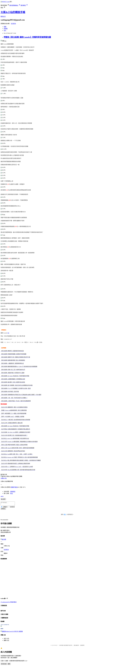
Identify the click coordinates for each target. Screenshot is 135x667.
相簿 (5, 26)
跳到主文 (3, 16)
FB (8, 333)
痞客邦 (13, 487)
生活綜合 (13, 23)
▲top (2, 496)
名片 (5, 30)
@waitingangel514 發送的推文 (9, 602)
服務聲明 (82, 645)
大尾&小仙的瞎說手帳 (13, 12)
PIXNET (56, 645)
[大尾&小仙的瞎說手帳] (1, 626)
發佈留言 (3, 508)
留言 (16, 487)
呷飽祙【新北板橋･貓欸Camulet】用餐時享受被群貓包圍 (27, 37)
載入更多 (3, 499)
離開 (9, 663)
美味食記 (12, 491)
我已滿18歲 (3, 663)
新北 (11, 493)
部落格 (6, 28)
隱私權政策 (76, 645)
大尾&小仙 (4, 478)
